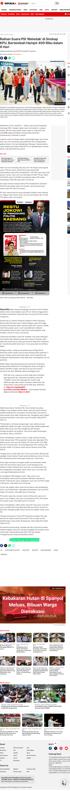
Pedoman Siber (31, 769)
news (47, 10)
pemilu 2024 (25, 550)
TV (1, 760)
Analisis (15, 753)
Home (1, 34)
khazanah (33, 10)
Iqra (14, 750)
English (29, 758)
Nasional (3, 14)
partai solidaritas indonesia (12, 550)
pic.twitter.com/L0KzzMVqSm (15, 390)
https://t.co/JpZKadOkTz (15, 387)
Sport (18, 14)
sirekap (56, 550)
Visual (15, 758)
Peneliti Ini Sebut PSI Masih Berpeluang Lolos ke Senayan (40, 160)
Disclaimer (3, 771)
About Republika (5, 769)
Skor (28, 747)
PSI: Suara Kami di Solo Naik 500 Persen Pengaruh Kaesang (7, 160)
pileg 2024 (35, 550)
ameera (4, 10)
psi (1, 550)
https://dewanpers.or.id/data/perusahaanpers (14, 781)
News (6, 34)
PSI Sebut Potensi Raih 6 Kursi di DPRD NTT (24, 160)
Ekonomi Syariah (15, 10)
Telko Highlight (39, 14)
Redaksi (15, 769)
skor (25, 10)
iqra (41, 10)
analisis (54, 10)
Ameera (2, 747)
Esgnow (2, 758)
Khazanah (3, 750)
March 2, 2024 (24, 392)
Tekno (15, 755)
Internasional (25, 14)
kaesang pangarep (46, 550)
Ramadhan (16, 760)
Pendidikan (11, 14)
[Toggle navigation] (2, 3)
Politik (11, 34)
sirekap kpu (4, 554)
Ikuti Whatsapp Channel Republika (26, 540)
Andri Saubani (17, 54)
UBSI (32, 14)
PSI (5, 133)
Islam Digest (30, 750)
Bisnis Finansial (31, 755)
